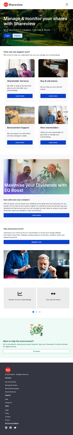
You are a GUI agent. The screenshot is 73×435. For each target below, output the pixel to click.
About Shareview (10, 392)
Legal (7, 410)
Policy (7, 413)
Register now (36, 242)
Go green (36, 351)
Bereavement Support (12, 388)
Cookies (7, 416)
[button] (33, 312)
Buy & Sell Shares (10, 382)
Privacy (7, 420)
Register (17, 36)
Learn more (20, 96)
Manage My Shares (11, 385)
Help (6, 399)
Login (7, 36)
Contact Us (8, 402)
